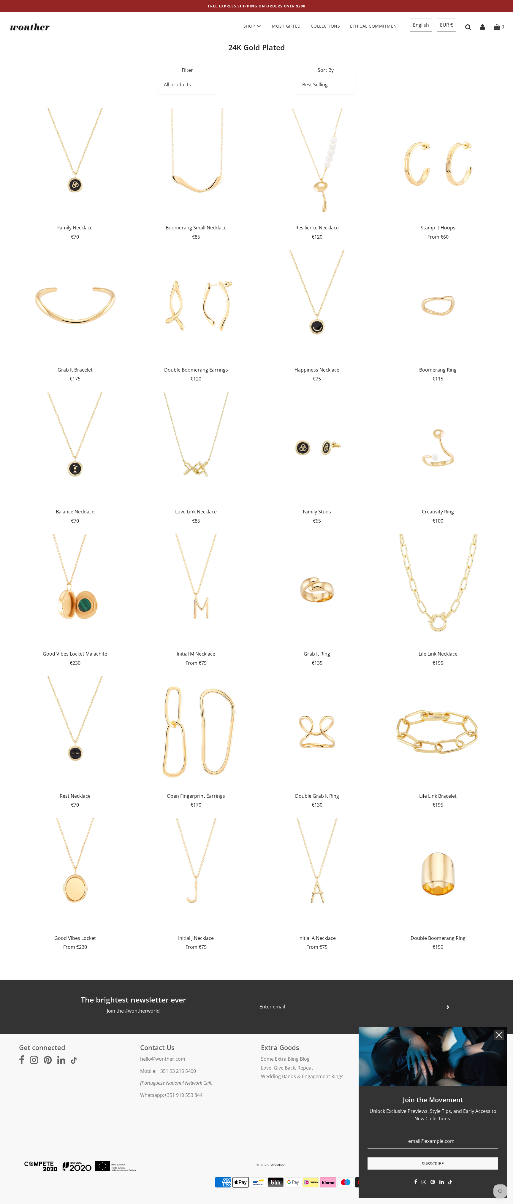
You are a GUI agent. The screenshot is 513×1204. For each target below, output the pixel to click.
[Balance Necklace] (75, 448)
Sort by (326, 70)
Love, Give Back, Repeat (287, 1068)
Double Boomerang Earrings (196, 370)
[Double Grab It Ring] (317, 732)
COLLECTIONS (325, 26)
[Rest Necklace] (75, 732)
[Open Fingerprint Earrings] (196, 732)
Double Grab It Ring (317, 796)
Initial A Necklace (317, 938)
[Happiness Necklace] (317, 306)
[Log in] (482, 26)
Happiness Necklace (316, 370)
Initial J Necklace (196, 938)
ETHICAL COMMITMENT (374, 26)
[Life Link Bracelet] (438, 732)
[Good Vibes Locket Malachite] (75, 590)
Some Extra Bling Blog (285, 1059)
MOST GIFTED (286, 26)
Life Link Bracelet (438, 796)
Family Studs (317, 511)
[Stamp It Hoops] (438, 164)
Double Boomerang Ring (438, 938)
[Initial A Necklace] (317, 874)
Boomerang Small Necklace (196, 227)
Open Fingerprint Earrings (196, 796)
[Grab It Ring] (317, 590)
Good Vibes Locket (75, 938)
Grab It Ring (317, 654)
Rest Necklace (75, 796)
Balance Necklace (75, 511)
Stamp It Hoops (438, 227)
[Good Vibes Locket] (75, 874)
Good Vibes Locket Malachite (75, 654)
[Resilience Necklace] (317, 164)
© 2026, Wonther (270, 1164)
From (438, 237)
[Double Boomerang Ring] (438, 874)
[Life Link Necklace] (438, 590)
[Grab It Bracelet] (75, 306)
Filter (187, 70)
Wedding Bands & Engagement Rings (302, 1076)
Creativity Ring (438, 511)
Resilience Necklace (317, 227)
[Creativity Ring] (438, 448)
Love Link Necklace (196, 511)
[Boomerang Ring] (438, 306)
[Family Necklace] (75, 164)
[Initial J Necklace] (196, 874)
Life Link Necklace (438, 654)
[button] (421, 24)
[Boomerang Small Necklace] (196, 164)
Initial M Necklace (196, 654)
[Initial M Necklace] (196, 590)
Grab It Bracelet (75, 370)
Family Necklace (75, 227)
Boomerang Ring (438, 370)
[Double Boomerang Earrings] (196, 306)
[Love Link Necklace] (196, 448)
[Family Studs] (317, 448)
